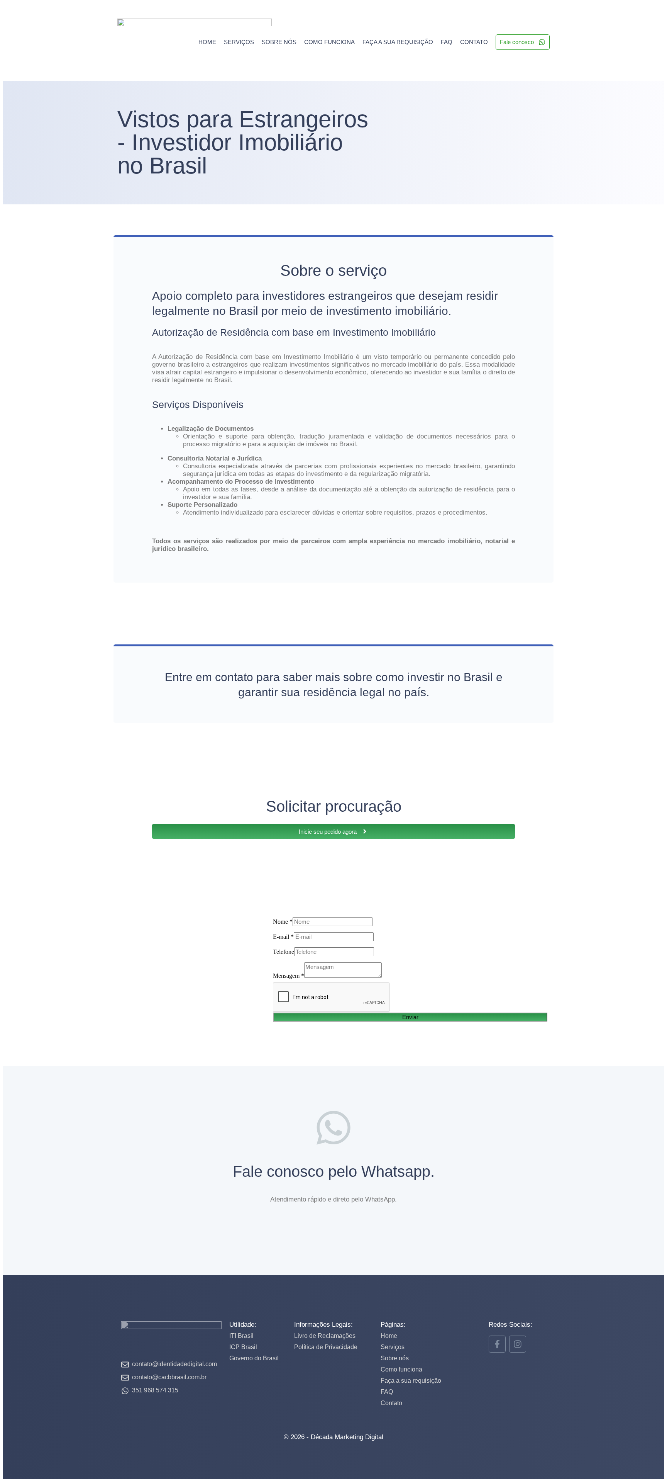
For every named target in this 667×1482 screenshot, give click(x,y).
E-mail (283, 936)
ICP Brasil (243, 1347)
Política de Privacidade (325, 1347)
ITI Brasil (241, 1335)
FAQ (446, 42)
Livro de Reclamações (325, 1335)
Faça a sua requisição (397, 42)
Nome (283, 921)
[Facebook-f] (497, 1344)
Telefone (283, 951)
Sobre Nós (279, 42)
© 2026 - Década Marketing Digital (333, 1437)
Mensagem (288, 975)
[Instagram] (517, 1344)
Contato (474, 42)
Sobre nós (395, 1358)
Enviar (410, 1017)
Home (207, 42)
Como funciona (329, 42)
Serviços (239, 42)
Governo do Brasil (254, 1358)
